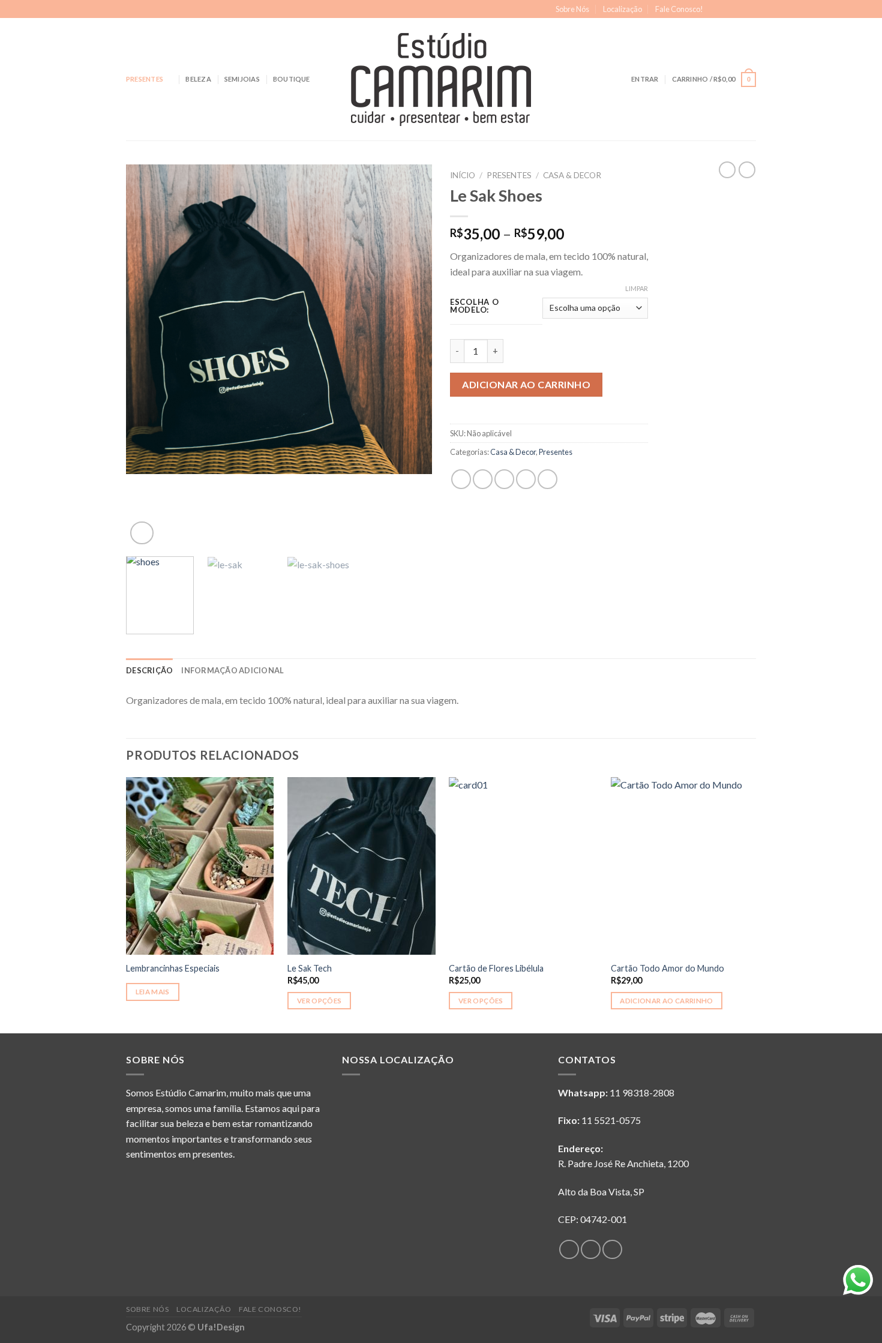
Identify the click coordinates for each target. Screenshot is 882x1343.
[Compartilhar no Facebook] (461, 479)
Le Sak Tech (309, 968)
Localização (622, 9)
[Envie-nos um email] (738, 9)
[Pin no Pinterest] (526, 479)
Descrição (149, 670)
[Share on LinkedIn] (547, 479)
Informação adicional (232, 670)
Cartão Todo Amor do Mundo (667, 968)
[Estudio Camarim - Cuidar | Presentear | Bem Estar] (441, 79)
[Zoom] (142, 533)
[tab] (149, 670)
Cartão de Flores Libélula (496, 968)
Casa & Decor (572, 175)
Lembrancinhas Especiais (173, 968)
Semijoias (242, 79)
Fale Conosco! (679, 9)
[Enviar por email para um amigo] (504, 479)
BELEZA (198, 79)
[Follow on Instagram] (727, 9)
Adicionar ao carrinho (526, 384)
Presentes (144, 79)
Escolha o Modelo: (474, 306)
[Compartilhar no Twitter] (483, 479)
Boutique (291, 79)
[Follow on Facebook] (715, 9)
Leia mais (153, 992)
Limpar (636, 288)
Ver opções (319, 1001)
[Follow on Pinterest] (750, 9)
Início (462, 175)
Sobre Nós (572, 9)
